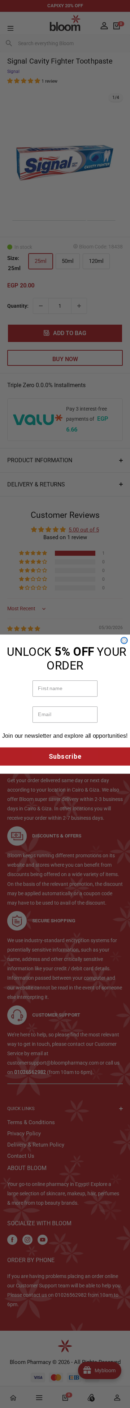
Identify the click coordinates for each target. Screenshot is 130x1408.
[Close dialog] (124, 640)
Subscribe (65, 757)
